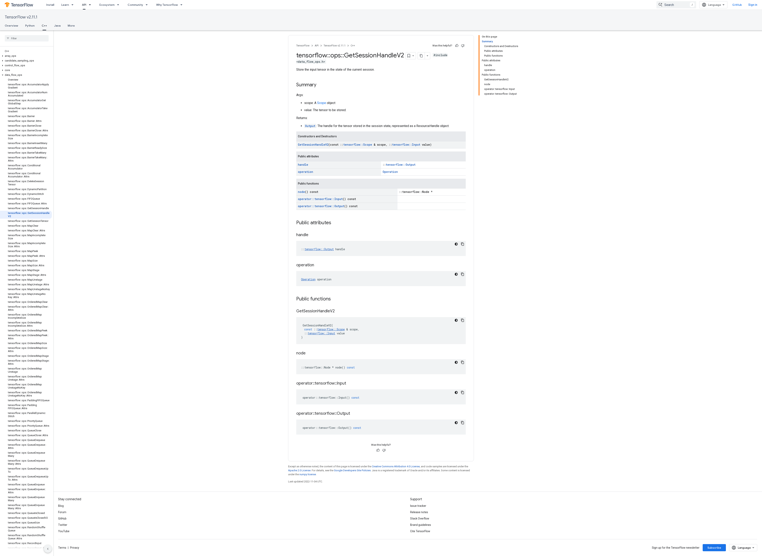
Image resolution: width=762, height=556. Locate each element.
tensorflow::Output (401, 164)
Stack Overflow (419, 518)
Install (50, 5)
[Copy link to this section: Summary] (320, 85)
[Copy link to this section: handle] (312, 235)
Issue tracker (418, 505)
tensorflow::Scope (357, 144)
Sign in (752, 4)
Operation (390, 172)
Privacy (74, 547)
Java (57, 25)
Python (30, 25)
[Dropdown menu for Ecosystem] (119, 5)
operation (305, 172)
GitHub (737, 5)
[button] (26, 56)
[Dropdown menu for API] (91, 5)
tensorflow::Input (406, 144)
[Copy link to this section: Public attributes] (335, 223)
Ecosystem (106, 5)
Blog (61, 505)
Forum (62, 512)
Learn (65, 5)
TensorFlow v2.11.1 (21, 17)
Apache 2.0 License (299, 470)
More (71, 25)
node (301, 192)
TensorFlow (303, 45)
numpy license (307, 474)
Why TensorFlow (167, 5)
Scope (321, 103)
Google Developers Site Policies (352, 470)
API (84, 5)
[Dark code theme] (456, 244)
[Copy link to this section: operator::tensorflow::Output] (354, 413)
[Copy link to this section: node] (310, 353)
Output (310, 126)
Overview (11, 25)
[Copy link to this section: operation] (318, 265)
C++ (44, 25)
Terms (62, 547)
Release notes (419, 512)
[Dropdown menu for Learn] (73, 5)
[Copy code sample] (462, 244)
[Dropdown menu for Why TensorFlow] (182, 5)
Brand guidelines (420, 524)
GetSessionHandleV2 (313, 144)
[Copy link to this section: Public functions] (335, 299)
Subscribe (714, 547)
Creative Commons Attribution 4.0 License (396, 466)
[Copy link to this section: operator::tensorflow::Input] (350, 383)
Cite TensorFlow (420, 531)
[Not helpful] (463, 46)
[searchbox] (27, 38)
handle (303, 164)
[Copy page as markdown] (421, 55)
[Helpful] (457, 46)
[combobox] (676, 4)
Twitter (62, 524)
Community (135, 5)
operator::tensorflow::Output (321, 206)
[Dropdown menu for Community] (148, 5)
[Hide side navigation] (48, 549)
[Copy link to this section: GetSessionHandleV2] (339, 311)
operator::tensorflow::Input (320, 199)
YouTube (63, 531)
